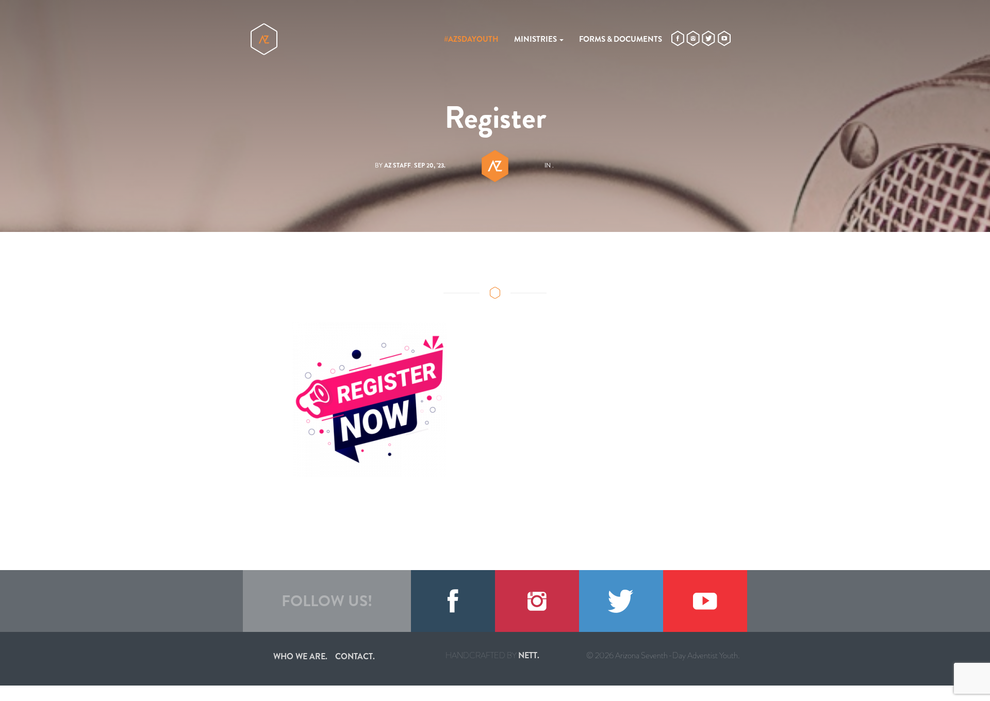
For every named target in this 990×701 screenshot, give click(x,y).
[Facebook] (453, 601)
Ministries (536, 39)
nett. (528, 655)
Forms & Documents (620, 39)
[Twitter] (621, 601)
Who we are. (300, 656)
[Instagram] (537, 601)
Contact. (355, 656)
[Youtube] (705, 601)
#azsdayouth (471, 39)
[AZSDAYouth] (264, 39)
